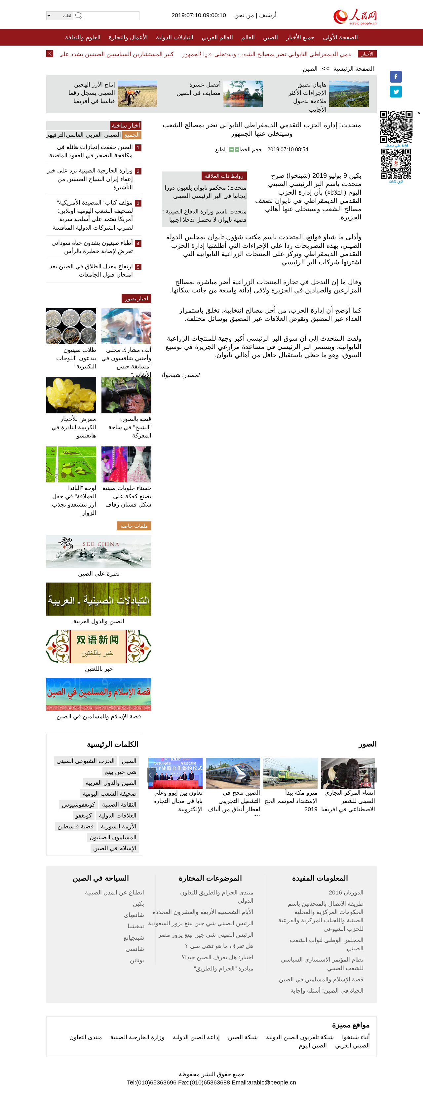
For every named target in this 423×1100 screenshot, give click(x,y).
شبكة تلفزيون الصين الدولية (300, 1037)
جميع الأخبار (300, 37)
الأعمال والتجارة (128, 37)
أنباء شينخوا (356, 1037)
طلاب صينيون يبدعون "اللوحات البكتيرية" (76, 358)
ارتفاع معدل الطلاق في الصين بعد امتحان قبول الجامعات (91, 270)
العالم (248, 37)
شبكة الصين (243, 1037)
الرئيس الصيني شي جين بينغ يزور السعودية (200, 923)
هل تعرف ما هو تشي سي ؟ (219, 946)
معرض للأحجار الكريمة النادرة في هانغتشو (74, 427)
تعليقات (206, 54)
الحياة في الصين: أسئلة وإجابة (327, 990)
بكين (138, 903)
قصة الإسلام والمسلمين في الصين (99, 716)
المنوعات (235, 54)
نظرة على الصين (99, 573)
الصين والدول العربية (98, 621)
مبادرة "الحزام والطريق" (223, 968)
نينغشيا (136, 926)
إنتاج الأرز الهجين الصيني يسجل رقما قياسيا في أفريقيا (91, 92)
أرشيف (267, 15)
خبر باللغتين (99, 668)
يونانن (137, 960)
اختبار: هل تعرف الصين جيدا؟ (217, 957)
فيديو (183, 54)
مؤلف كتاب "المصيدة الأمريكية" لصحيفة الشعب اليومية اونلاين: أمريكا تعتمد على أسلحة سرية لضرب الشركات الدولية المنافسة (93, 215)
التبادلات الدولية (174, 37)
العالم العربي (217, 37)
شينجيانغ (134, 937)
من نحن (245, 15)
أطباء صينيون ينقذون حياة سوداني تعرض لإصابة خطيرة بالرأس (92, 247)
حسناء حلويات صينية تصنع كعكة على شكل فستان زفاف (126, 496)
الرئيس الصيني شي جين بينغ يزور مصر (205, 934)
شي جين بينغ (120, 772)
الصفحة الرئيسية (353, 68)
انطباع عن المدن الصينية (114, 892)
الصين (270, 37)
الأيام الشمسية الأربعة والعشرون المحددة (203, 912)
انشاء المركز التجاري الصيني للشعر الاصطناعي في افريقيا (348, 801)
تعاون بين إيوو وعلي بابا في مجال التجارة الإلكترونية (178, 801)
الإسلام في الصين (114, 848)
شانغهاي (134, 915)
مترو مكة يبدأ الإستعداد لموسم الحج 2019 (291, 801)
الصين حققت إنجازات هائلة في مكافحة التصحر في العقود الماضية (91, 151)
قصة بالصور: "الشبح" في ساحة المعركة (129, 427)
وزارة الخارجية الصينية (137, 1037)
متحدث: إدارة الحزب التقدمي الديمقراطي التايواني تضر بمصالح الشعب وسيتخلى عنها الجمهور (306, 54)
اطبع (220, 149)
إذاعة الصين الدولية (196, 1037)
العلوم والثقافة (82, 37)
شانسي (135, 949)
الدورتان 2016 (346, 892)
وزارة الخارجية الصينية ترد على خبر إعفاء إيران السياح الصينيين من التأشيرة (90, 178)
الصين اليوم (313, 1045)
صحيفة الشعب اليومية (109, 793)
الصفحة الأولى (340, 37)
